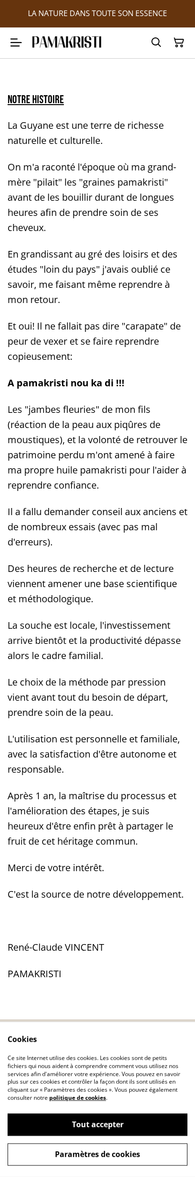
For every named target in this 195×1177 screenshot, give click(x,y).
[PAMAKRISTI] (66, 43)
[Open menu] (16, 42)
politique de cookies (77, 1098)
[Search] (156, 42)
